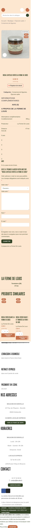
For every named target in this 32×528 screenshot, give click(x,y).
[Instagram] (8, 491)
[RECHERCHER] (27, 15)
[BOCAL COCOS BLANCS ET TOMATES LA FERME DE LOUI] (22, 304)
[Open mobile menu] (3, 10)
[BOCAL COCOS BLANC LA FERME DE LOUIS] (8, 304)
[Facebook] (3, 491)
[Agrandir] (5, 55)
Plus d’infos (4, 527)
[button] (8, 335)
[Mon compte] (22, 10)
